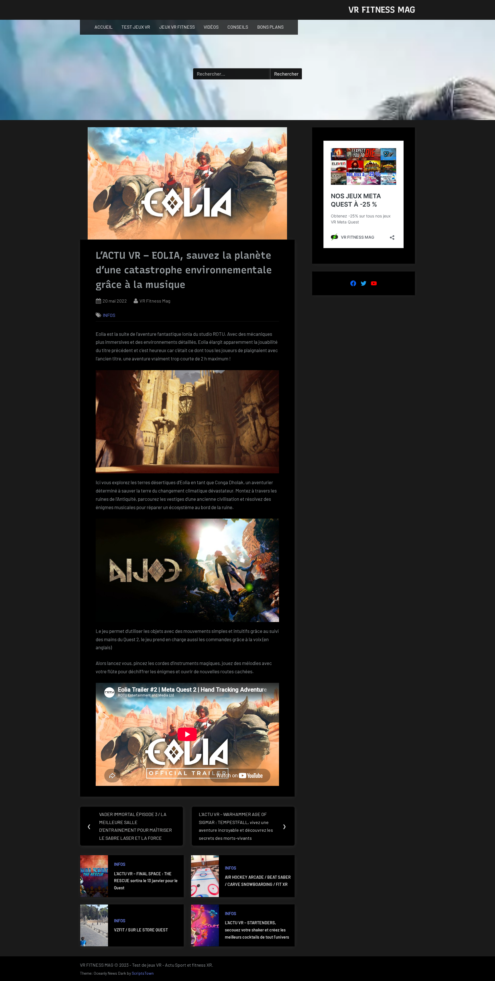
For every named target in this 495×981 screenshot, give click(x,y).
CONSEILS (237, 27)
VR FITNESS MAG (381, 10)
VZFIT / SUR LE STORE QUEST (141, 929)
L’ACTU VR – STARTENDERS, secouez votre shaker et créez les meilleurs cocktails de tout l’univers (257, 929)
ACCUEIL (104, 27)
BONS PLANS (270, 27)
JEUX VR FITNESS (177, 27)
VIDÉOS (211, 27)
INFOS (109, 315)
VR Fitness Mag (155, 300)
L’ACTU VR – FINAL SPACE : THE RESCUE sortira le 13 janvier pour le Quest (146, 880)
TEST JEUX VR (135, 27)
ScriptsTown (143, 973)
